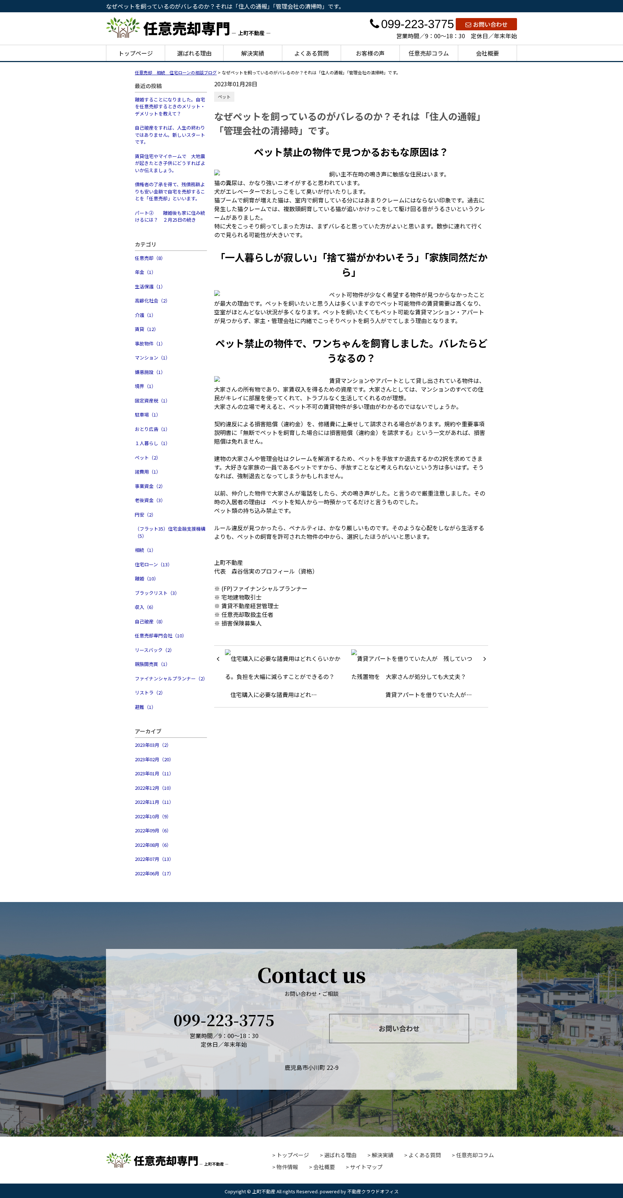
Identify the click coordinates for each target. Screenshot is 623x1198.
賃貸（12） (147, 329)
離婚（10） (147, 578)
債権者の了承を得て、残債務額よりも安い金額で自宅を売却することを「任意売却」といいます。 (170, 191)
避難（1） (145, 706)
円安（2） (145, 514)
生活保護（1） (150, 286)
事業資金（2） (150, 486)
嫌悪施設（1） (150, 372)
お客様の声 (370, 53)
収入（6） (145, 607)
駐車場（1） (148, 414)
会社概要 (487, 53)
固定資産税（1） (152, 400)
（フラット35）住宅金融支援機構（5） (170, 532)
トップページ (135, 53)
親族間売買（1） (152, 664)
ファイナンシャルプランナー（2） (171, 678)
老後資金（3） (150, 500)
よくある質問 (311, 53)
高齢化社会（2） (152, 300)
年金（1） (145, 272)
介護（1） (145, 315)
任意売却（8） (150, 257)
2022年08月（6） (153, 844)
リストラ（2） (150, 692)
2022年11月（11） (154, 801)
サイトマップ (366, 1167)
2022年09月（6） (153, 830)
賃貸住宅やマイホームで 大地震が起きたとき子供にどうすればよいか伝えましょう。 (170, 163)
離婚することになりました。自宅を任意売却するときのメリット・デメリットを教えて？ (170, 106)
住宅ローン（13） (153, 564)
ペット (224, 96)
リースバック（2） (154, 649)
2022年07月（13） (154, 858)
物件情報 (287, 1167)
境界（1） (145, 386)
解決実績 (252, 53)
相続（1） (145, 549)
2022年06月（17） (154, 873)
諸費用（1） (148, 471)
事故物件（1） (150, 343)
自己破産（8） (150, 621)
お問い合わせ (490, 24)
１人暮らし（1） (152, 443)
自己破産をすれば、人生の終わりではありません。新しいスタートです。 (170, 134)
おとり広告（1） (152, 429)
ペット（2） (148, 457)
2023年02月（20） (154, 759)
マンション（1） (152, 357)
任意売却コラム (428, 53)
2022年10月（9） (153, 816)
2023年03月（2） (153, 744)
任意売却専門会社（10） (161, 635)
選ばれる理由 (194, 53)
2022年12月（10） (154, 787)
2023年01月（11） (154, 773)
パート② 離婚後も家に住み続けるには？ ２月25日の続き (170, 216)
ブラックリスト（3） (157, 592)
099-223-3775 (417, 24)
